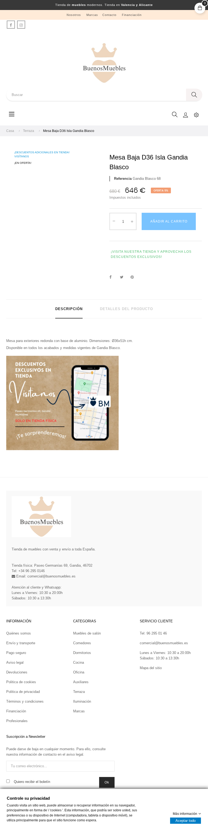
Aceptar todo (186, 821)
